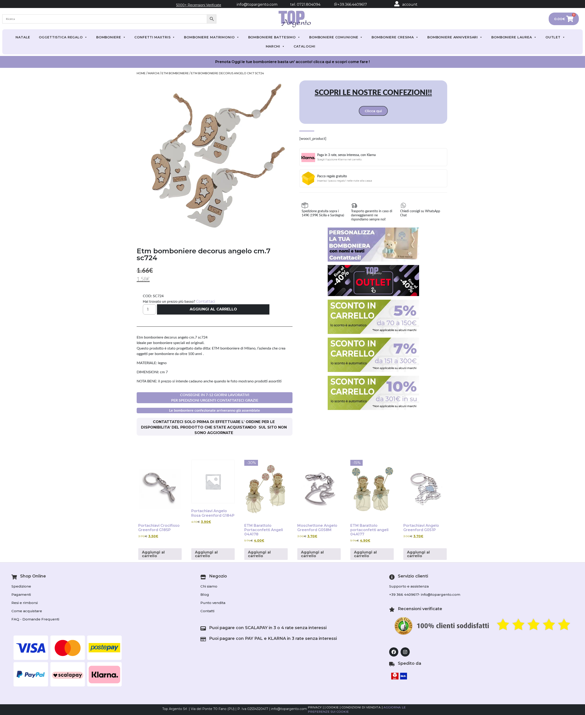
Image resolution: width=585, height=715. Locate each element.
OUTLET (553, 37)
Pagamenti (21, 594)
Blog (204, 594)
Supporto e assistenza (409, 586)
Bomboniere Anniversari (452, 37)
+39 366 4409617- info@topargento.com (424, 594)
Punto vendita (212, 603)
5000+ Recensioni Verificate (198, 5)
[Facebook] (393, 652)
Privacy (315, 707)
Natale (23, 37)
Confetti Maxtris (152, 37)
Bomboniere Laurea (511, 37)
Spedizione (21, 586)
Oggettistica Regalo (61, 37)
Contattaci (205, 301)
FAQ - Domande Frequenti (35, 619)
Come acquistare (26, 611)
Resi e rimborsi (24, 603)
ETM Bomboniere (175, 73)
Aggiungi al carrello (213, 309)
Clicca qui (373, 111)
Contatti (207, 611)
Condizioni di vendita (361, 707)
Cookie (332, 707)
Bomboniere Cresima (393, 37)
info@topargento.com (257, 4)
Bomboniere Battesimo (272, 37)
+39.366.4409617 (352, 4)
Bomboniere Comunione (333, 37)
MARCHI (273, 46)
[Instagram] (405, 652)
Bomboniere (108, 37)
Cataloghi (304, 46)
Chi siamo (208, 586)
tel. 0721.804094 (301, 4)
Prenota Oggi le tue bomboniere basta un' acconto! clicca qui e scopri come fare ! (292, 62)
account (409, 4)
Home (141, 73)
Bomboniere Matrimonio (209, 37)
